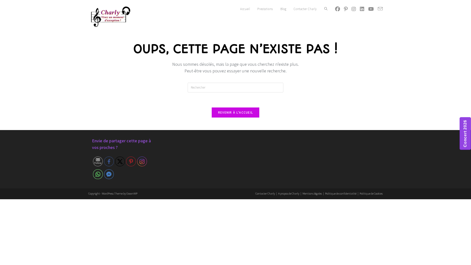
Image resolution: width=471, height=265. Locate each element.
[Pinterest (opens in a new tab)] (346, 9)
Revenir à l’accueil (235, 112)
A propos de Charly (288, 193)
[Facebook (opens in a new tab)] (337, 9)
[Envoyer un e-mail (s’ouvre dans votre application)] (380, 9)
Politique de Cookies (371, 193)
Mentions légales (312, 193)
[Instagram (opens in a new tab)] (354, 9)
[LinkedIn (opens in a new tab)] (362, 9)
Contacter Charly (265, 193)
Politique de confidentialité (340, 193)
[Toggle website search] (326, 9)
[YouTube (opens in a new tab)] (371, 9)
